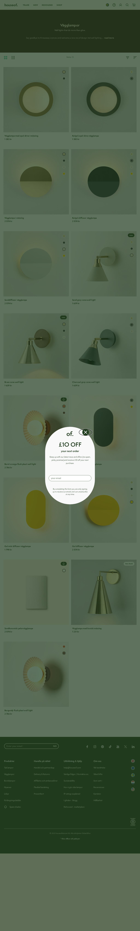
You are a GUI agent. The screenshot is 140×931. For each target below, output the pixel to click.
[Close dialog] (85, 432)
